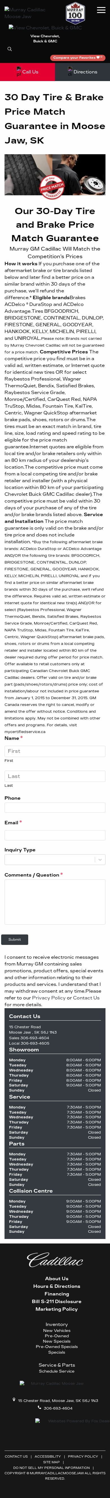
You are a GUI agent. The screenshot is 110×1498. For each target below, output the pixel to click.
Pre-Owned (57, 1336)
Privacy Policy (49, 998)
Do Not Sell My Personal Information (51, 1468)
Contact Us (86, 998)
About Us (57, 1278)
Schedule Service (56, 1371)
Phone (13, 798)
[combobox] (8, 859)
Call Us (30, 72)
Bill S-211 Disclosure (57, 1301)
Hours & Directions (56, 1286)
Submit (14, 940)
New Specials (57, 1341)
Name (14, 738)
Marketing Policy (57, 1309)
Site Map (51, 1462)
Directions (85, 72)
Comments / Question (34, 875)
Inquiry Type (20, 850)
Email (13, 822)
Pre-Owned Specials (57, 1347)
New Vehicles (57, 1331)
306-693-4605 (35, 1043)
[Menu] (101, 10)
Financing (57, 1294)
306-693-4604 (34, 1038)
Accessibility (48, 1456)
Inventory (57, 1324)
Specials (56, 1352)
